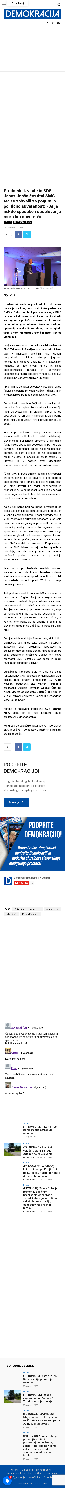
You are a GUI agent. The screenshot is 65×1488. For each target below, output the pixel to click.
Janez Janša (52, 909)
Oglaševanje (18, 1477)
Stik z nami (52, 1473)
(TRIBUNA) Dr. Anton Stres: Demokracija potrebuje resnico (40, 1130)
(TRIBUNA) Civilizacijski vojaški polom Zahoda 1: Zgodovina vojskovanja (39, 1150)
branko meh (35, 909)
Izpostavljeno (22, 222)
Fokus (8, 222)
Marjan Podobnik (30, 914)
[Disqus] (32, 969)
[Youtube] (58, 23)
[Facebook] (47, 23)
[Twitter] (52, 23)
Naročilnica (34, 1477)
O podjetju (27, 1469)
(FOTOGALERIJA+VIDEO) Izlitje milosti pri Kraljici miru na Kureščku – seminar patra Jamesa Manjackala (41, 1171)
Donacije (48, 1477)
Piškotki (39, 1473)
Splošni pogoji (43, 1469)
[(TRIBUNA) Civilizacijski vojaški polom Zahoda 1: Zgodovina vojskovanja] (12, 1149)
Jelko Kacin (11, 914)
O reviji (14, 1469)
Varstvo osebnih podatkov (18, 1473)
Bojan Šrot (19, 909)
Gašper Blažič (29, 1157)
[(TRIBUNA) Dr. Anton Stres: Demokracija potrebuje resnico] (12, 1128)
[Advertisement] (32, 105)
